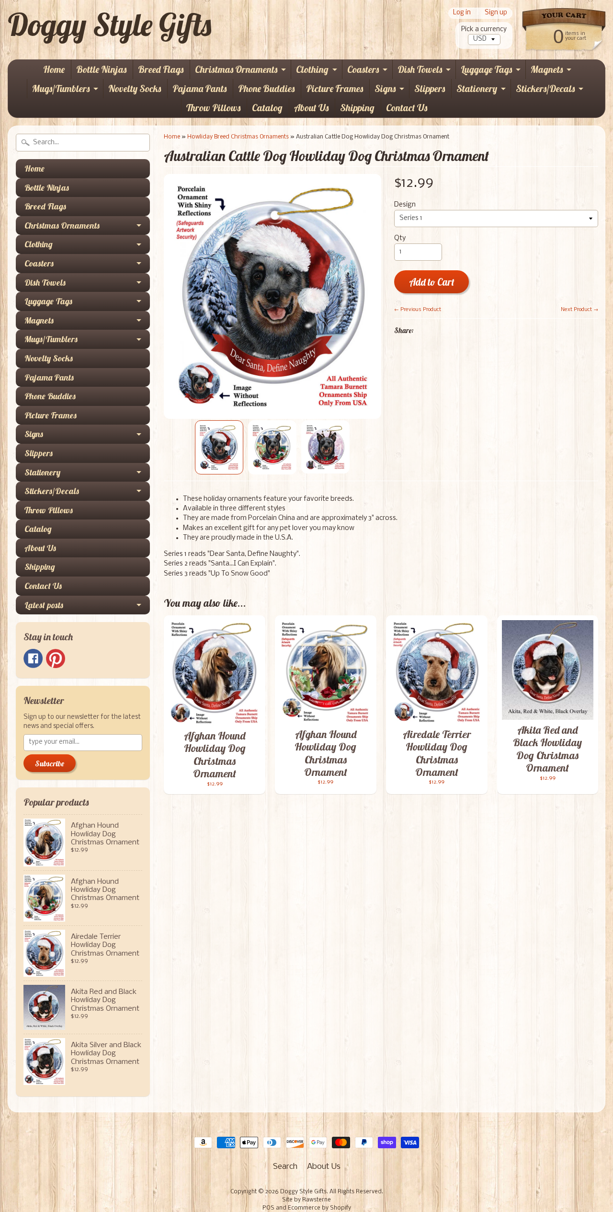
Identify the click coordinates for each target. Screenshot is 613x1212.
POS (268, 1208)
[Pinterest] (55, 658)
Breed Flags (160, 69)
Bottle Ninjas (101, 69)
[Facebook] (33, 658)
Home (54, 69)
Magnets (547, 69)
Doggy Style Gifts (109, 24)
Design (405, 204)
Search (285, 1166)
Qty (400, 238)
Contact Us (406, 108)
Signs (385, 88)
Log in (462, 13)
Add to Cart (431, 282)
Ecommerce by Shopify (319, 1208)
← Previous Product (417, 309)
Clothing (312, 69)
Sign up (496, 13)
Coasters (363, 69)
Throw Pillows (213, 108)
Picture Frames (334, 88)
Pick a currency (484, 29)
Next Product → (579, 309)
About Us (311, 108)
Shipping (357, 108)
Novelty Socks (134, 88)
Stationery (476, 88)
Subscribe (49, 763)
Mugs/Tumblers (61, 88)
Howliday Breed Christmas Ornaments (238, 137)
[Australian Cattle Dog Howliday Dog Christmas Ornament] (219, 447)
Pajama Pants (199, 88)
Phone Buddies (266, 88)
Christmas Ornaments (236, 69)
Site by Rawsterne (306, 1200)
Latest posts (43, 605)
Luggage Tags (486, 69)
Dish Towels (419, 69)
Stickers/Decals (545, 88)
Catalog (267, 108)
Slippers (429, 88)
